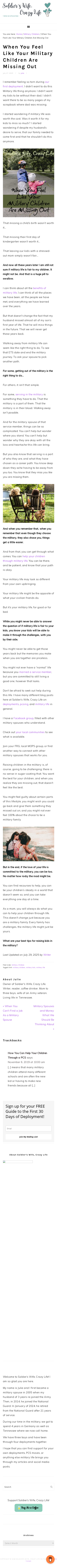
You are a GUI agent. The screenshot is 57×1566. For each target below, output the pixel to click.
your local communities (30, 732)
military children (19, 967)
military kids (31, 967)
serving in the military (29, 394)
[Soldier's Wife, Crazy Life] (28, 19)
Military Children (18, 965)
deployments (11, 704)
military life (42, 704)
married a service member (35, 672)
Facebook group (24, 718)
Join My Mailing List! (28, 1137)
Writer (47, 954)
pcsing (24, 704)
